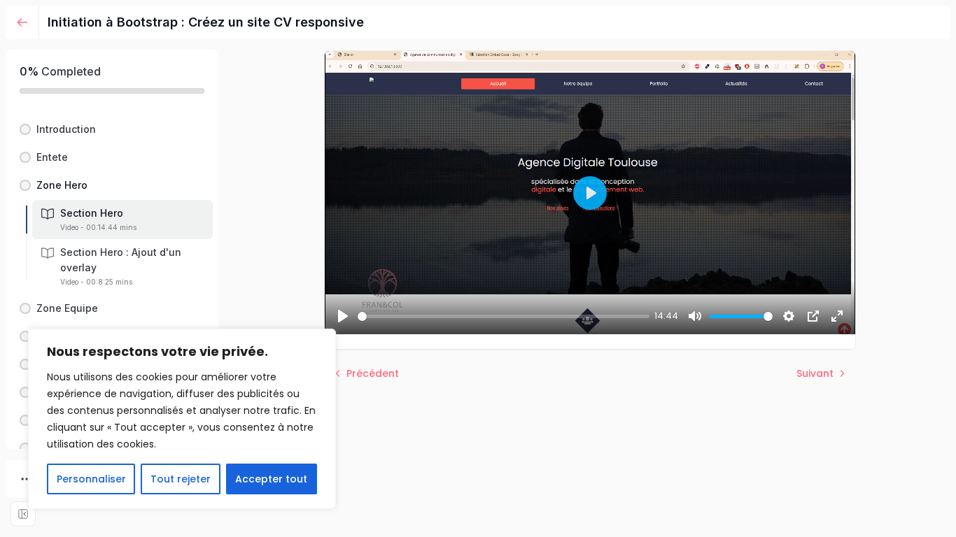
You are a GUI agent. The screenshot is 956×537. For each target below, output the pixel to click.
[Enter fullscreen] (23, 514)
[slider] (503, 316)
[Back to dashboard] (22, 22)
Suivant (815, 373)
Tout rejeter (180, 479)
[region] (182, 419)
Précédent (372, 373)
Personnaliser (91, 479)
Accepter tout (271, 479)
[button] (112, 129)
